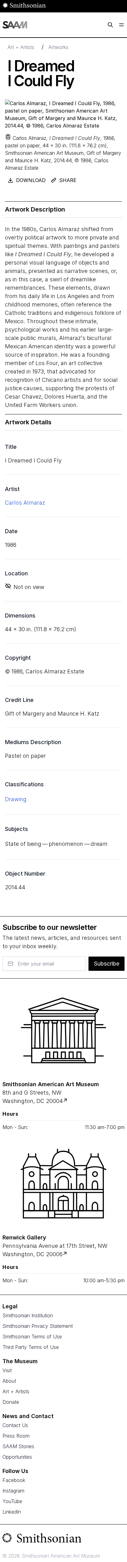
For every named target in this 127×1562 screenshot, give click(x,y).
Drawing (16, 799)
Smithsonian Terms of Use (32, 1336)
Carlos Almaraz (25, 502)
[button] (8, 137)
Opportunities (17, 1457)
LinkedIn (11, 1512)
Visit (7, 1370)
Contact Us (15, 1425)
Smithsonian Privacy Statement (37, 1326)
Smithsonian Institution (27, 1315)
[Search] (110, 25)
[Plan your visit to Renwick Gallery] (65, 1254)
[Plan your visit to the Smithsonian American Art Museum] (63, 1030)
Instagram (13, 1491)
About (9, 1381)
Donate (10, 1402)
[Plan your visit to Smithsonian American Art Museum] (66, 1101)
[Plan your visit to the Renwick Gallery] (63, 1183)
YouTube (12, 1501)
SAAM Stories (18, 1446)
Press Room (16, 1436)
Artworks (58, 47)
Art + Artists (20, 47)
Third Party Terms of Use (30, 1347)
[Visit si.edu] (63, 1539)
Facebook (13, 1480)
